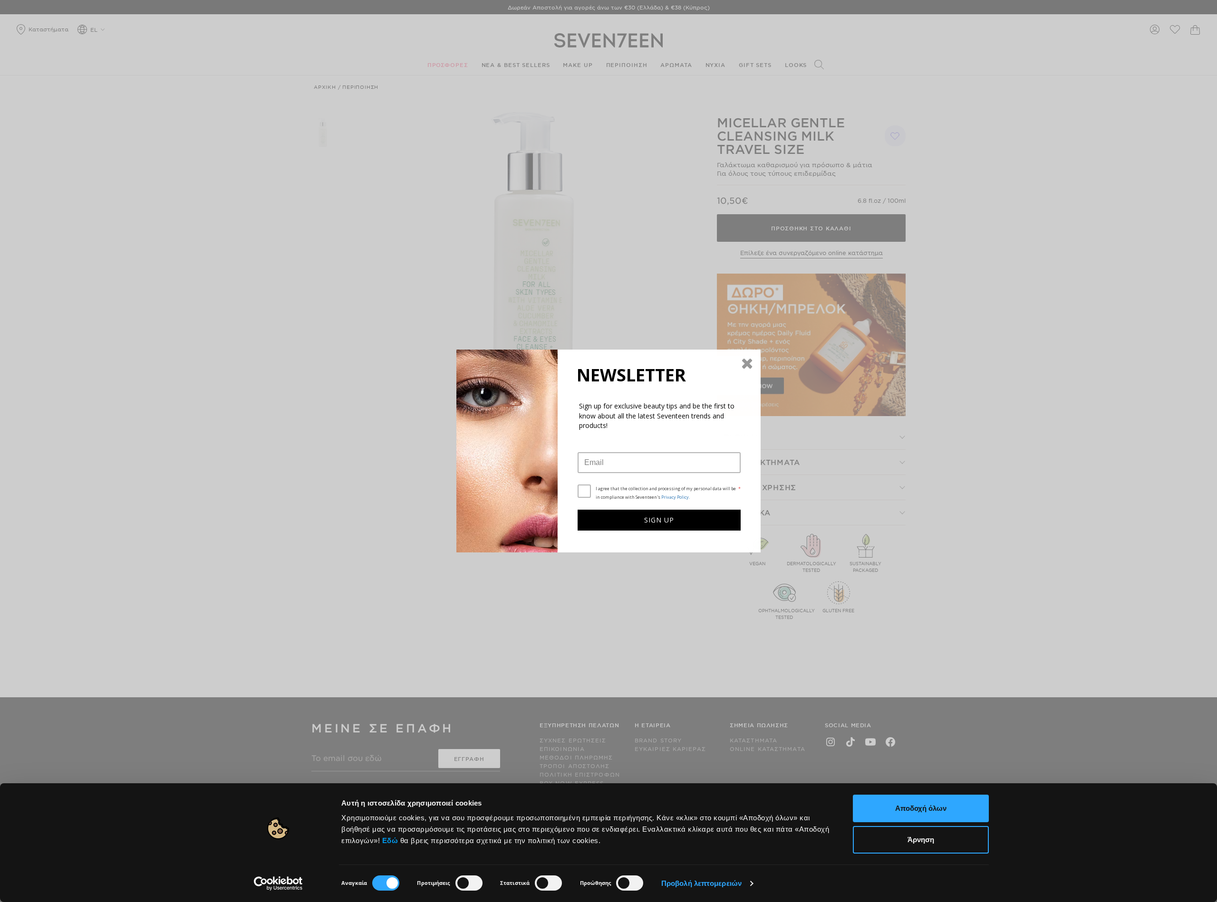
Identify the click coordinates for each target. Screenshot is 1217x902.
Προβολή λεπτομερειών (701, 883)
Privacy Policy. (675, 497)
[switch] (469, 883)
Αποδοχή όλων (921, 808)
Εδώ (390, 840)
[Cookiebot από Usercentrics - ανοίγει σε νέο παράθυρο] (278, 883)
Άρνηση (921, 840)
